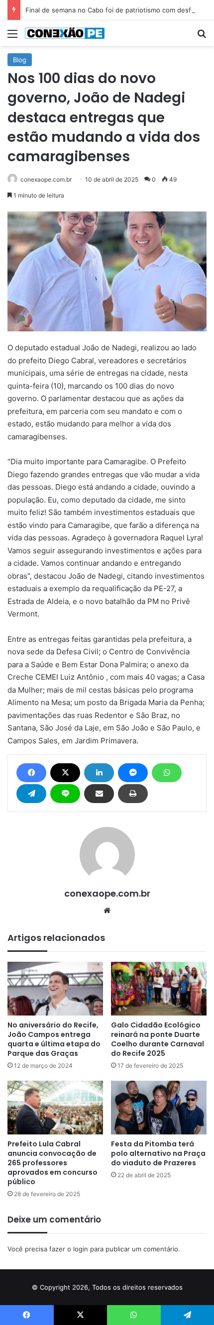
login (80, 1249)
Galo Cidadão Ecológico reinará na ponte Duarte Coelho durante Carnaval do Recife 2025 (157, 1039)
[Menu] (12, 37)
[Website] (107, 911)
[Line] (65, 793)
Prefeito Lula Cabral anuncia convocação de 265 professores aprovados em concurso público (52, 1163)
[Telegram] (31, 793)
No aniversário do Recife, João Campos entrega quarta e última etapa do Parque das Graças (54, 1039)
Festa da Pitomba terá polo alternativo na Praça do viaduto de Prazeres (158, 1153)
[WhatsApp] (167, 772)
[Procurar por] (202, 37)
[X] (65, 772)
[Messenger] (133, 772)
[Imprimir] (133, 793)
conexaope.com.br (46, 179)
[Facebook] (31, 772)
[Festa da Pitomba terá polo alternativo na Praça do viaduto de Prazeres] (159, 1107)
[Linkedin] (99, 772)
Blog (19, 60)
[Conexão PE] (65, 33)
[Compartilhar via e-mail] (99, 793)
